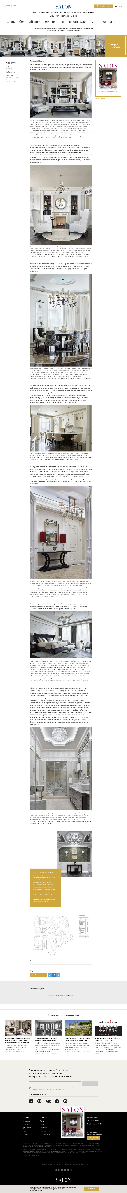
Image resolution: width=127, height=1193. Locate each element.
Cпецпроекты (45, 1134)
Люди (24, 1134)
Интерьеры (26, 1121)
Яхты (42, 1121)
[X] (50, 975)
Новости (25, 1118)
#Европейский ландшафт (84, 1051)
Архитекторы (27, 1128)
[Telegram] (58, 975)
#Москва (37, 1056)
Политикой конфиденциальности (42, 1089)
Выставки (43, 1118)
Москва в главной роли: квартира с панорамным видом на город (48, 1039)
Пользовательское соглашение (50, 1164)
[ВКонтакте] (54, 975)
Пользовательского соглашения (82, 1088)
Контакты (71, 1162)
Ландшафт (26, 1124)
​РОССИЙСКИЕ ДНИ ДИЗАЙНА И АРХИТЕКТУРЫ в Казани (107, 1039)
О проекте (25, 1162)
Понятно (91, 1189)
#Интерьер (8, 1051)
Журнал (43, 1131)
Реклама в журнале (57, 1162)
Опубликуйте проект (94, 1138)
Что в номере (94, 1129)
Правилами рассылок (59, 1089)
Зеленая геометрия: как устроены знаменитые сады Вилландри (77, 1039)
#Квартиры (45, 1053)
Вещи (24, 1131)
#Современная (52, 1053)
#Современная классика (18, 1051)
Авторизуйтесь (51, 995)
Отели (42, 1124)
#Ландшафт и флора (70, 1051)
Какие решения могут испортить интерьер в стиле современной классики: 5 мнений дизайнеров (17, 1040)
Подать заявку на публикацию (90, 1162)
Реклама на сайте (39, 1162)
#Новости (97, 1053)
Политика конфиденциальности (76, 1164)
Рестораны (44, 1128)
